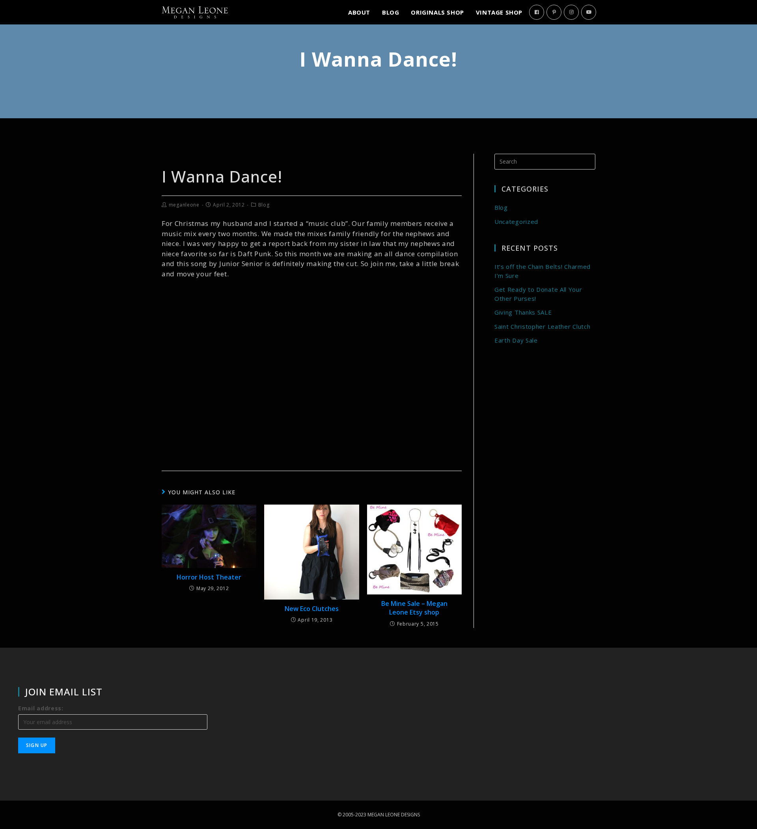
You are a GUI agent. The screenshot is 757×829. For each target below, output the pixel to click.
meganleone (184, 204)
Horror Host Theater (209, 577)
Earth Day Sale (516, 340)
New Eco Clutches (312, 608)
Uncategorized (516, 221)
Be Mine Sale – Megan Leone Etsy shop (414, 608)
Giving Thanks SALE (523, 312)
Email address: (40, 708)
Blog (264, 204)
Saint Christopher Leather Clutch (542, 326)
